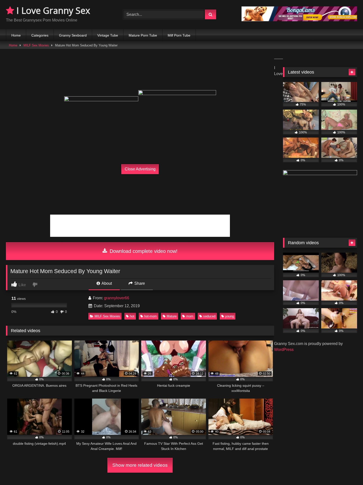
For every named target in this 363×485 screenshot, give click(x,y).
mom (189, 316)
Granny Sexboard (73, 35)
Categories (39, 35)
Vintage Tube (107, 35)
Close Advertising (140, 169)
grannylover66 (116, 298)
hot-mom (150, 316)
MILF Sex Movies (36, 45)
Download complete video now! (143, 251)
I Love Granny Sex (52, 10)
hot (132, 316)
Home (16, 35)
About (106, 283)
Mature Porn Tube (143, 35)
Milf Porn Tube (179, 35)
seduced (209, 316)
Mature (172, 316)
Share (139, 283)
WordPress (284, 349)
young (229, 316)
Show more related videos (140, 465)
